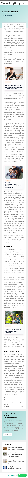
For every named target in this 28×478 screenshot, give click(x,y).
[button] (23, 3)
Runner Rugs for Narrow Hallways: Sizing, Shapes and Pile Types (16, 461)
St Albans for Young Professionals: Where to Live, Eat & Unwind (13, 186)
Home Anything (11, 3)
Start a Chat (23, 475)
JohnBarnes (8, 15)
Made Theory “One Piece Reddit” (15, 406)
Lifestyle (8, 398)
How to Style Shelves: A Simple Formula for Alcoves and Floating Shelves (15, 454)
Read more (8, 434)
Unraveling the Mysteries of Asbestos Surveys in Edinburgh (13, 331)
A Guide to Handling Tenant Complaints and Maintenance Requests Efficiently (13, 87)
